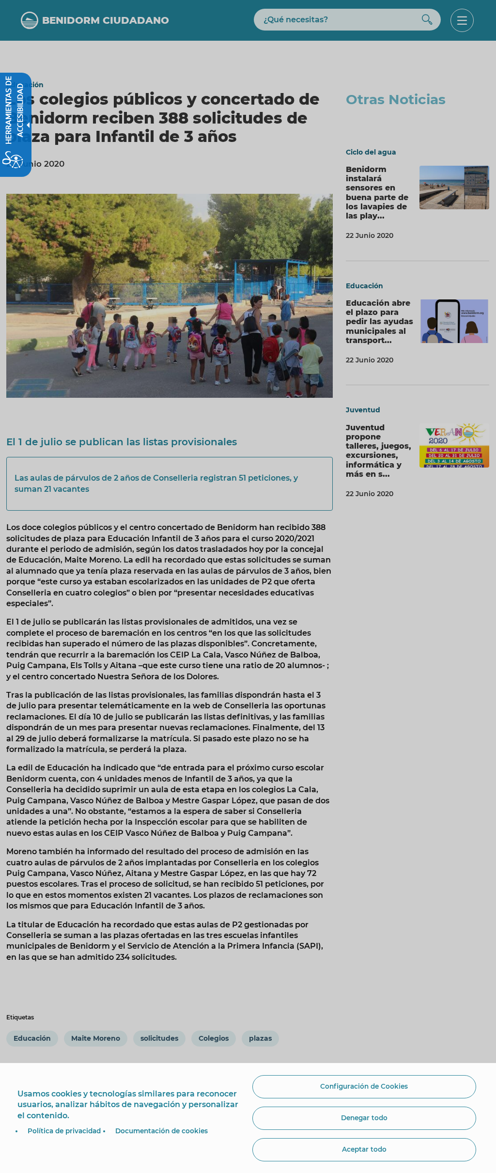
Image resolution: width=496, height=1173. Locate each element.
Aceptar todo (364, 1149)
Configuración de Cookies (364, 1086)
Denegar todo (364, 1118)
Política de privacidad (64, 1131)
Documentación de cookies (161, 1131)
